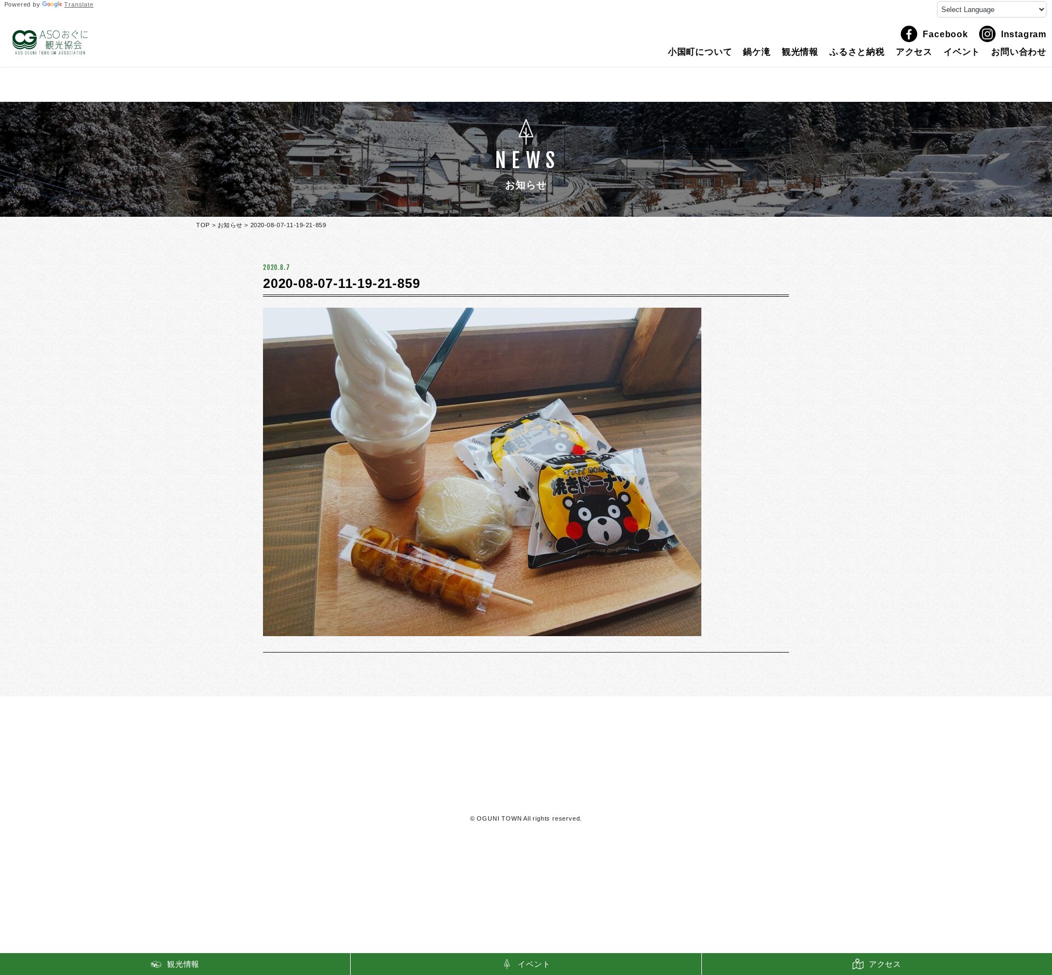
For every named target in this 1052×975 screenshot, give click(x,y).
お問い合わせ (1019, 52)
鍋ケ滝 (756, 52)
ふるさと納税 (857, 52)
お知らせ (230, 225)
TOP (203, 225)
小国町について (700, 52)
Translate (78, 4)
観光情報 (800, 52)
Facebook (945, 34)
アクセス (914, 52)
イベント (962, 52)
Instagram (1024, 34)
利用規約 (526, 797)
